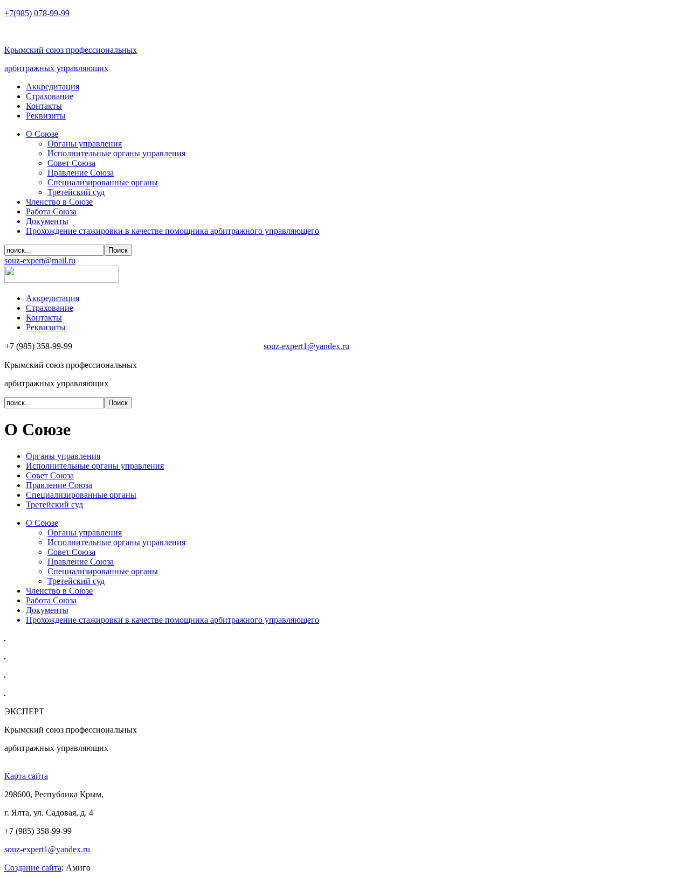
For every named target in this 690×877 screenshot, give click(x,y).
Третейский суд (54, 504)
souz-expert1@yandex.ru (306, 346)
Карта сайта (26, 776)
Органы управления (63, 456)
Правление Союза (59, 485)
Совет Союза (50, 475)
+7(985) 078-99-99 (37, 13)
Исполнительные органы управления (95, 465)
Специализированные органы (81, 494)
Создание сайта (32, 867)
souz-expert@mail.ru (39, 260)
